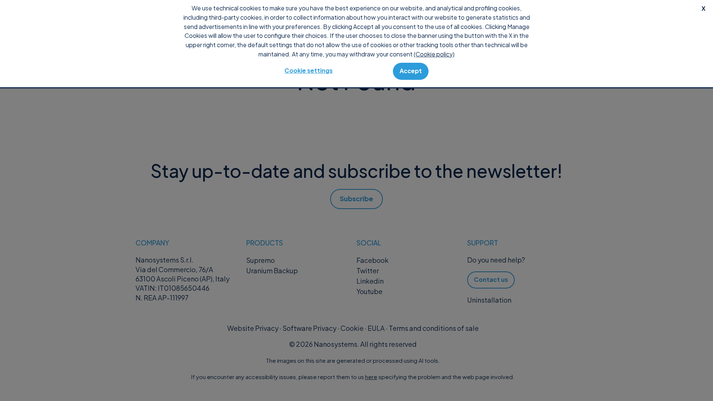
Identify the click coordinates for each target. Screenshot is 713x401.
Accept (411, 71)
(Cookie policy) (434, 54)
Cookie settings (308, 70)
